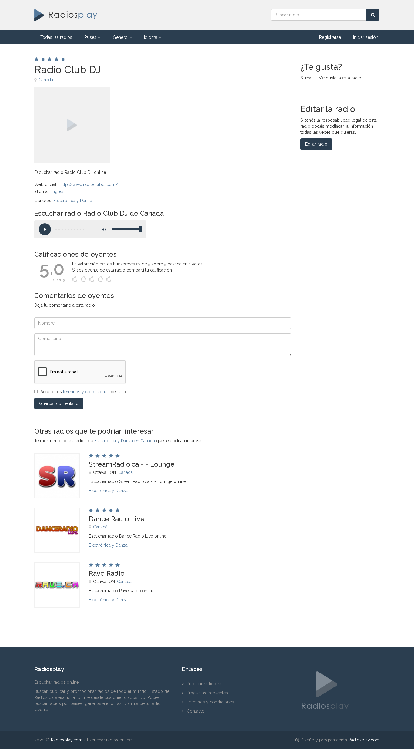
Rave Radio (107, 573)
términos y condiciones (86, 391)
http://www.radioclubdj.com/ (89, 184)
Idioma (150, 37)
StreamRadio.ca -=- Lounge (132, 464)
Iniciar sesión (365, 37)
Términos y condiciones (210, 702)
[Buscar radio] (372, 15)
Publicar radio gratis (206, 683)
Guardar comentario (58, 403)
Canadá (45, 79)
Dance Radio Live (117, 518)
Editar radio (316, 144)
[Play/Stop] (45, 229)
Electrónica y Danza (72, 200)
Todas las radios (56, 37)
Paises (90, 37)
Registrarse (330, 37)
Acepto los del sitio (83, 391)
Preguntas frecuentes (207, 692)
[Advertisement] (197, 101)
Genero (120, 37)
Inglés (57, 191)
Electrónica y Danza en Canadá (124, 440)
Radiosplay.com (66, 739)
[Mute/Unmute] (104, 229)
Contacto (196, 711)
